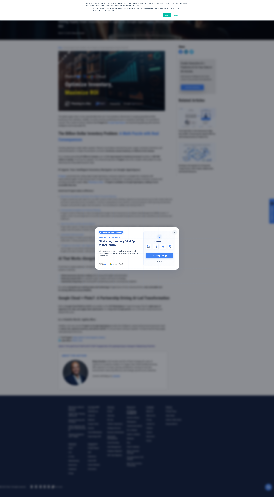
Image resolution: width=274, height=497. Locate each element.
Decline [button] (176, 15)
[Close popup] (175, 232)
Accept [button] (167, 15)
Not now (159, 261)
